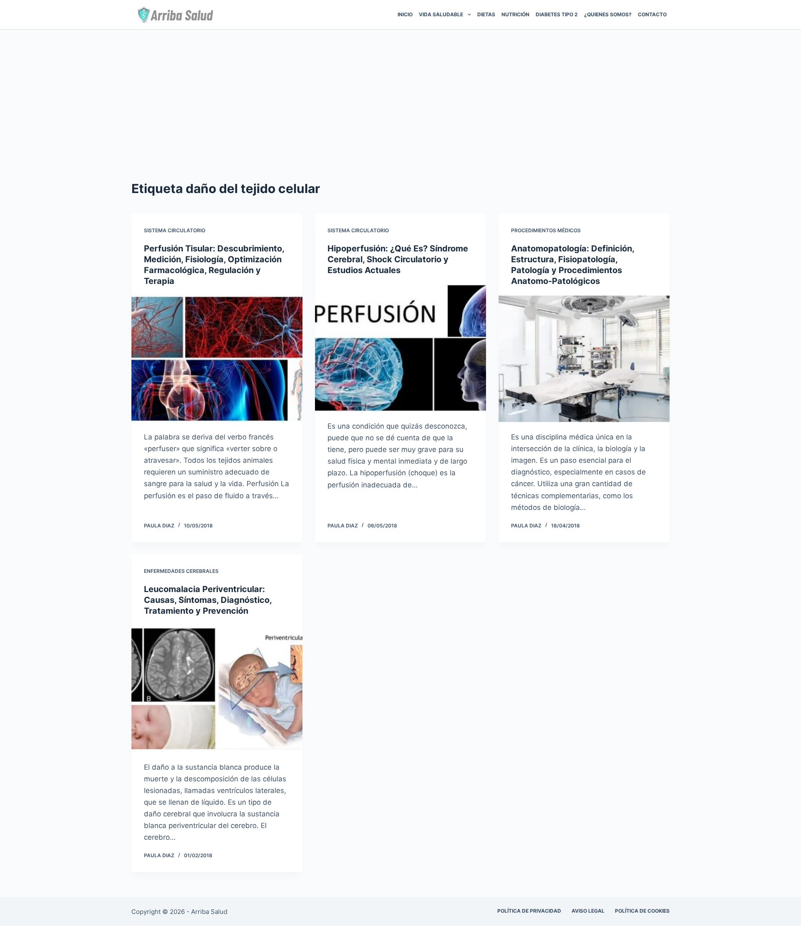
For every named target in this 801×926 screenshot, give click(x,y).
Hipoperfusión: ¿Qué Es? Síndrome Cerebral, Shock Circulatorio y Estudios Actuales (397, 259)
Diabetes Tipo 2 (557, 14)
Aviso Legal (588, 911)
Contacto (652, 14)
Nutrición (515, 14)
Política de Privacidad (529, 911)
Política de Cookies (642, 911)
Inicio (405, 14)
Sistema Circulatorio (174, 230)
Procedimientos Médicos (546, 230)
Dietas (486, 14)
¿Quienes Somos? (608, 14)
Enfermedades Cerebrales (181, 571)
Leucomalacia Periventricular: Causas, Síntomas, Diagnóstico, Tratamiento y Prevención (208, 600)
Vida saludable (441, 14)
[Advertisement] (400, 92)
